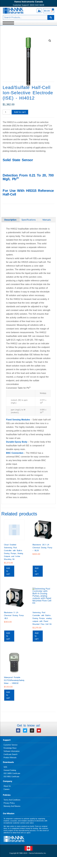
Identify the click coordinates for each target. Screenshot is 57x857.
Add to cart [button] (8, 571)
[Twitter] (25, 730)
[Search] (50, 17)
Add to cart (20, 112)
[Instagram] (32, 730)
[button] (49, 40)
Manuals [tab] (47, 219)
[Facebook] (18, 730)
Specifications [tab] (28, 219)
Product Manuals (10, 758)
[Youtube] (39, 730)
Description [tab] (10, 219)
